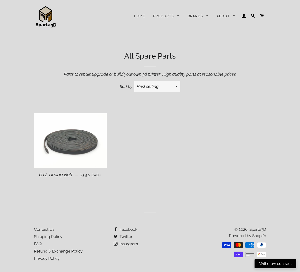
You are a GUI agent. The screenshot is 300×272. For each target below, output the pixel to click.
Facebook (128, 229)
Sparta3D (257, 229)
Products (164, 16)
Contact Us (44, 229)
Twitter (125, 236)
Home (139, 16)
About (224, 16)
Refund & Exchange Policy (58, 251)
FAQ (38, 244)
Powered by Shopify (247, 235)
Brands (196, 16)
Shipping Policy (48, 236)
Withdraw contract (275, 263)
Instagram (128, 244)
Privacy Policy (47, 258)
